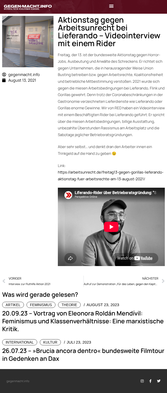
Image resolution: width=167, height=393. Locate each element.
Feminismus (41, 305)
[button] (111, 5)
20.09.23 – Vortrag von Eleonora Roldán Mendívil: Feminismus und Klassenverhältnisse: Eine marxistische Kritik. (83, 321)
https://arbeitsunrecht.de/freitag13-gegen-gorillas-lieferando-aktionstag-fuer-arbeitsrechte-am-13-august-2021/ (111, 175)
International (20, 342)
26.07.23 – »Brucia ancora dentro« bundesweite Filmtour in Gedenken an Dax (83, 354)
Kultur (50, 342)
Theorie (69, 305)
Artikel (13, 305)
